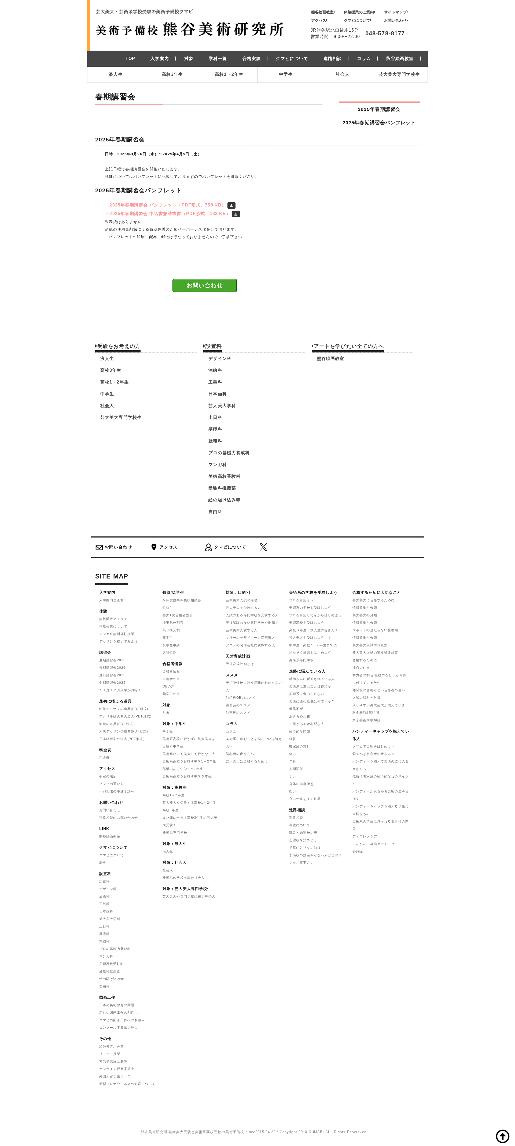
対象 (166, 713)
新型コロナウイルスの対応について (127, 1084)
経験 (292, 739)
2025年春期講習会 (379, 109)
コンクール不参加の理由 (118, 1027)
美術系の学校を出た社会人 (184, 878)
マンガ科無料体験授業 (116, 634)
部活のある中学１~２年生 (183, 769)
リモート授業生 (111, 1054)
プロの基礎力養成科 (229, 452)
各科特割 (169, 653)
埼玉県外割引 (173, 623)
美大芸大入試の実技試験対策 (375, 653)
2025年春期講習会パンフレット (379, 122)
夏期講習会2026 (112, 660)
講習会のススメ (238, 705)
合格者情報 (171, 671)
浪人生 (115, 74)
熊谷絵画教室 (322, 12)
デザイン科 (219, 358)
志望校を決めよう (303, 840)
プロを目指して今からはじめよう (315, 615)
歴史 (102, 863)
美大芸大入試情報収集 (370, 645)
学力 (292, 776)
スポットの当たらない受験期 (375, 630)
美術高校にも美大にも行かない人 (189, 754)
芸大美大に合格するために (247, 761)
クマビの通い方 (111, 784)
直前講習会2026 (112, 675)
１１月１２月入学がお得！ (120, 690)
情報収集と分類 (364, 608)
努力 (292, 791)
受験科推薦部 (222, 488)
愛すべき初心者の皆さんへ (373, 754)
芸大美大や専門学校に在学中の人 (189, 896)
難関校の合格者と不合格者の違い (378, 690)
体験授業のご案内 (359, 12)
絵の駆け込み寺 (224, 500)
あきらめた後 (299, 716)
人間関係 (296, 769)
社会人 (343, 74)
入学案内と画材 (111, 600)
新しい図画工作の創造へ (118, 1013)
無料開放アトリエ (113, 619)
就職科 (215, 441)
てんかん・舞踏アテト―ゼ (373, 844)
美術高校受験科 (224, 476)
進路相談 (296, 818)
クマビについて (357, 20)
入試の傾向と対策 (366, 698)
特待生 (168, 608)
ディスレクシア (364, 836)
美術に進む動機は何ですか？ (312, 701)
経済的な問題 (299, 731)
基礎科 (215, 429)
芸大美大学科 (222, 405)
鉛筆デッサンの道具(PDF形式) (123, 709)
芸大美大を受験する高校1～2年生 (189, 803)
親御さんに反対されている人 (312, 679)
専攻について (299, 825)
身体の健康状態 (301, 784)
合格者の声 (171, 679)
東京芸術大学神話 (366, 720)
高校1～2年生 (174, 795)
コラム (231, 731)
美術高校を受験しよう (306, 623)
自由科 (215, 511)
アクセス (318, 20)
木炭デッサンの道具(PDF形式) (123, 731)
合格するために (364, 660)
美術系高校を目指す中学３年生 (187, 776)
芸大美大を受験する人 (243, 608)
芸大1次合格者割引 (178, 615)
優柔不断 (296, 709)
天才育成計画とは (240, 664)
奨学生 (168, 638)
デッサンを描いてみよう (118, 641)
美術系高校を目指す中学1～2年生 (189, 761)
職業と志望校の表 (303, 833)
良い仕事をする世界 (305, 799)
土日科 (215, 417)
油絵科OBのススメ (241, 698)
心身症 (357, 851)
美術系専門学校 (175, 833)
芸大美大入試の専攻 (242, 600)
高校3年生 (172, 74)
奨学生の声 (171, 694)
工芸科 (215, 382)
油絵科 (215, 370)
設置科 (104, 881)
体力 (292, 754)
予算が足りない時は (305, 848)
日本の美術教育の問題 (116, 1005)
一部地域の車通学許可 (116, 791)
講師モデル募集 (111, 1046)
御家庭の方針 (299, 746)
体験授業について (113, 626)
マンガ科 (217, 464)
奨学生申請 (171, 645)
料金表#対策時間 (365, 713)
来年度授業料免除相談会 (182, 600)
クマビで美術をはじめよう (373, 746)
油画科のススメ (238, 713)
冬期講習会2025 (112, 683)
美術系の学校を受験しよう (310, 608)
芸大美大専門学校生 (399, 74)
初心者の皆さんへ (240, 754)
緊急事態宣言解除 (113, 1061)
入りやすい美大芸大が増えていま (378, 705)
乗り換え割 (171, 630)
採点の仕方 (361, 668)
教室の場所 (108, 776)
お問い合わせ (395, 20)
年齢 (292, 761)
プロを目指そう (301, 600)
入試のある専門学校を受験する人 (252, 615)
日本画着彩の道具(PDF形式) (122, 739)
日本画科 (217, 394)
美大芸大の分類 (364, 615)
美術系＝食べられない (306, 694)
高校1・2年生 (229, 74)
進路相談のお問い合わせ (118, 818)
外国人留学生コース (115, 1076)
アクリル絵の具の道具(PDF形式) (125, 716)
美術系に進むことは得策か (310, 686)
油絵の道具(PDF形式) (116, 724)
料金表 (104, 758)
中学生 (286, 74)
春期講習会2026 (112, 668)
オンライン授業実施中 (116, 1069)
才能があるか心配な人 (306, 724)
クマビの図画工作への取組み (122, 1020)
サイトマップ (395, 12)
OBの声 (169, 686)
